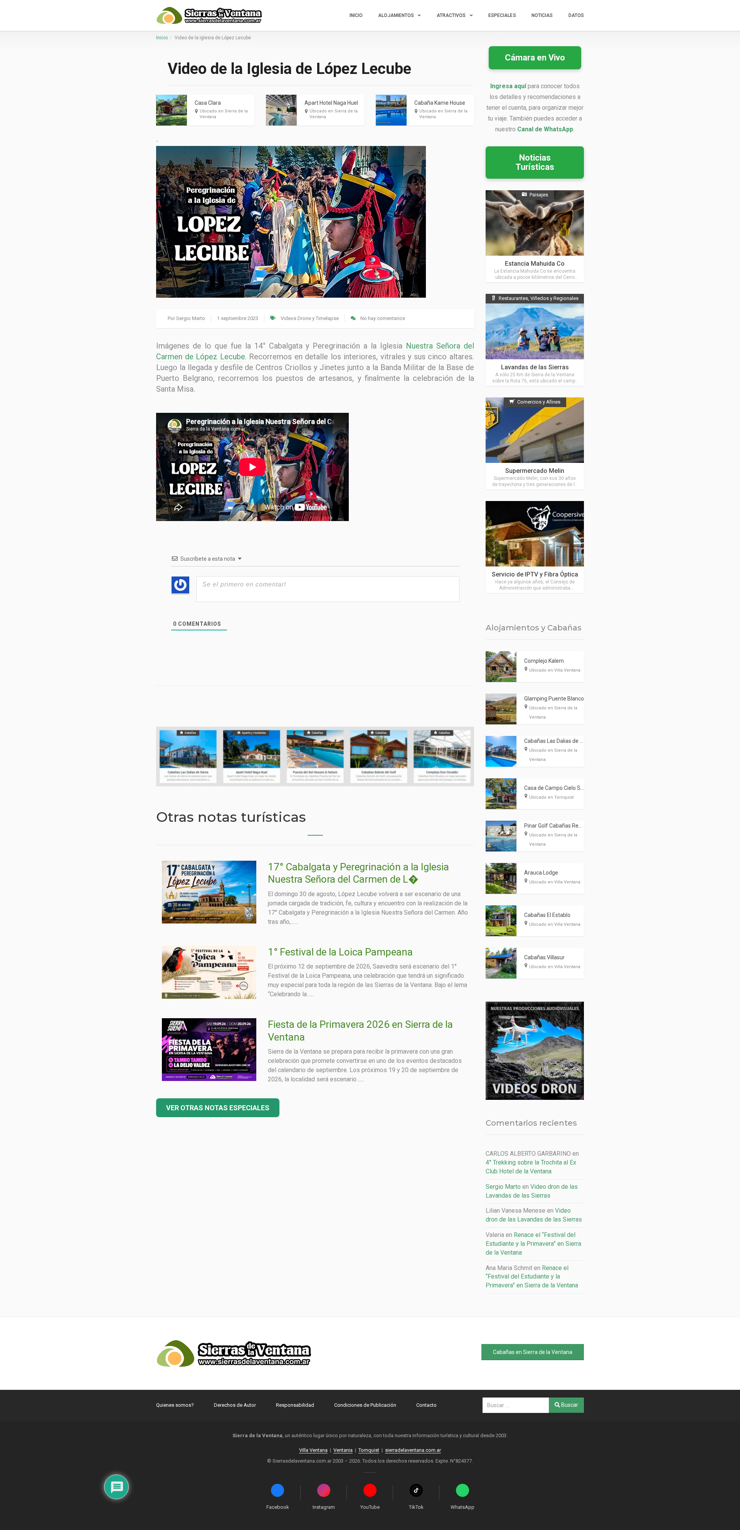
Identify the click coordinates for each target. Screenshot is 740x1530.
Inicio (356, 15)
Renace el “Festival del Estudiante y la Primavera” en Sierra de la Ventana (533, 1243)
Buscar (569, 1405)
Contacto (426, 1405)
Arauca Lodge (541, 873)
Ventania (343, 1450)
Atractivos (451, 15)
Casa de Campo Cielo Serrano (560, 788)
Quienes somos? (175, 1405)
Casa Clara (208, 103)
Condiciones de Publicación (365, 1405)
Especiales (502, 15)
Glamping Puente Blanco (554, 698)
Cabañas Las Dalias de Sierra (559, 741)
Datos (576, 15)
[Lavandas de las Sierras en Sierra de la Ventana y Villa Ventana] (535, 340)
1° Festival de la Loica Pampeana (340, 952)
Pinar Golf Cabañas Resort (556, 826)
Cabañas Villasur (544, 957)
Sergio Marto (190, 318)
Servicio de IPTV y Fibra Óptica (535, 574)
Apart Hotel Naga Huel (331, 103)
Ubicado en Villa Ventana (554, 670)
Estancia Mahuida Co (535, 263)
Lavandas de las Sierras (535, 367)
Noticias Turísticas (535, 162)
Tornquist (368, 1450)
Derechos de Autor (235, 1405)
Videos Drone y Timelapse (310, 318)
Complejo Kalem (544, 661)
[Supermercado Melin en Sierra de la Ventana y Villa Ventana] (535, 443)
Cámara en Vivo (535, 57)
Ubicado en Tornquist (551, 797)
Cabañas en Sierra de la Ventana (532, 1352)
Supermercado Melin (534, 470)
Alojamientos (396, 15)
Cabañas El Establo (547, 915)
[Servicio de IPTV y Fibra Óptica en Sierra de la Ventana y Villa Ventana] (535, 547)
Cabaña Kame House (439, 103)
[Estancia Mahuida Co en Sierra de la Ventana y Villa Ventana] (535, 236)
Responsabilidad (295, 1405)
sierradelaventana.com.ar (413, 1450)
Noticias (542, 15)
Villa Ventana (313, 1450)
